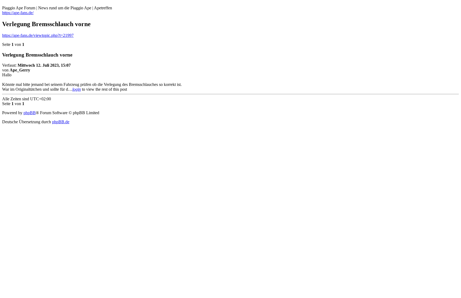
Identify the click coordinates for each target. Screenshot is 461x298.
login (76, 89)
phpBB (29, 112)
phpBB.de (60, 122)
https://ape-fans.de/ (18, 12)
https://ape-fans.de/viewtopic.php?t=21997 (38, 35)
